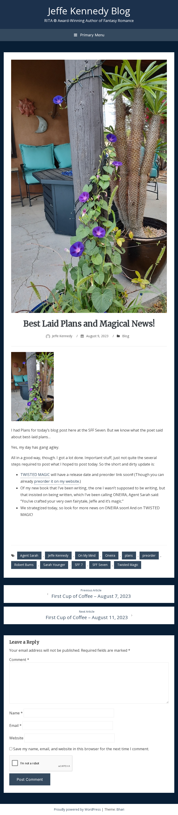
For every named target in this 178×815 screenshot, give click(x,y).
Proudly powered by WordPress (78, 809)
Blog (125, 336)
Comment (19, 659)
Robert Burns (24, 564)
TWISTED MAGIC (35, 474)
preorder (149, 555)
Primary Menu (91, 35)
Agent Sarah (29, 555)
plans (129, 555)
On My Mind (86, 555)
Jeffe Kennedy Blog (89, 10)
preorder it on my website (56, 481)
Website (16, 738)
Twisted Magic (127, 564)
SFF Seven (100, 564)
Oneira (110, 555)
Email (15, 725)
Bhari (120, 809)
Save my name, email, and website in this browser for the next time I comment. (81, 748)
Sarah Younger (54, 564)
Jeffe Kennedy (62, 336)
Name (16, 713)
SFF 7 (79, 564)
